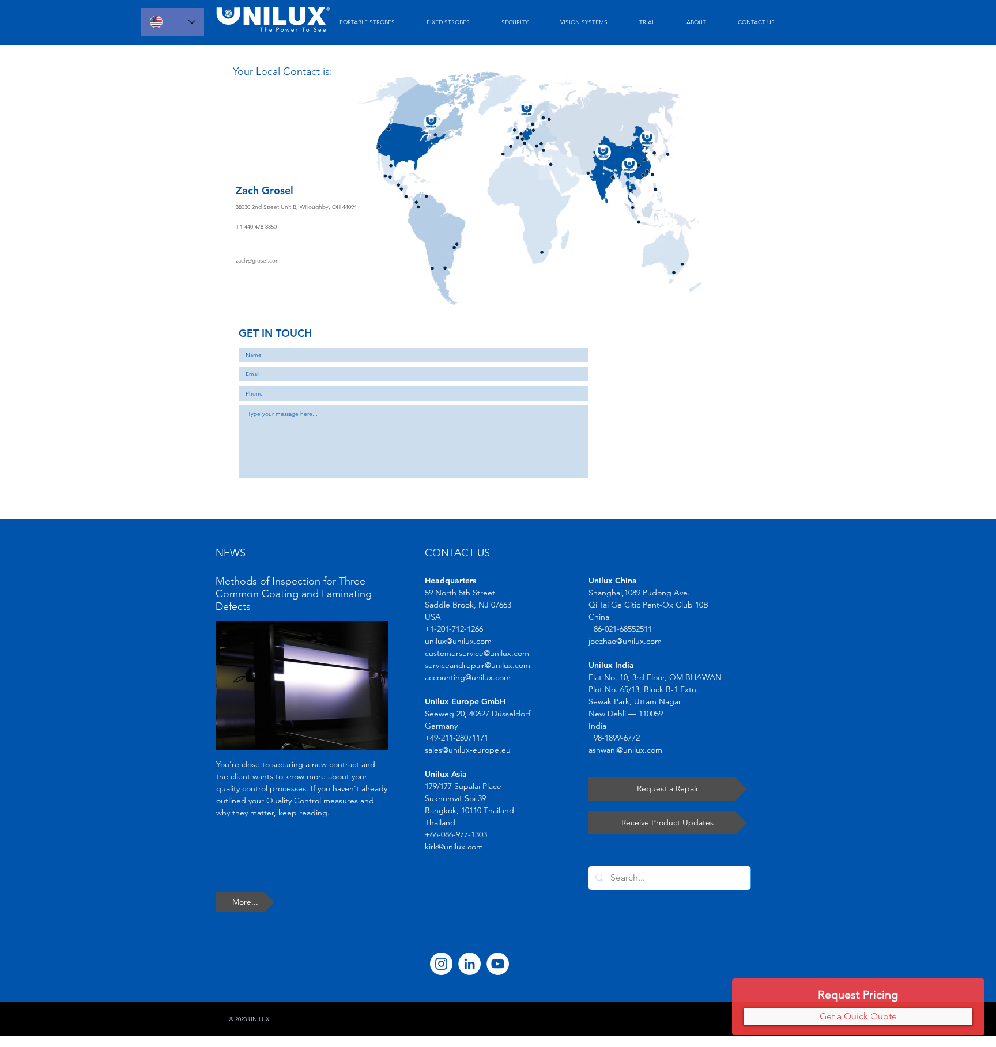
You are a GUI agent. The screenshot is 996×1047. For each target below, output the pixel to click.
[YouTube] (497, 964)
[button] (858, 1016)
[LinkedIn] (469, 964)
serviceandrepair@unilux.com (477, 665)
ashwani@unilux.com (625, 750)
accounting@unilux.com (468, 677)
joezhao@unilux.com (625, 641)
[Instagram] (441, 964)
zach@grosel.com (258, 260)
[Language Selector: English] (172, 22)
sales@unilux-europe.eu (468, 750)
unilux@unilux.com (458, 641)
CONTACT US (457, 553)
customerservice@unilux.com (477, 653)
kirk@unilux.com (454, 846)
